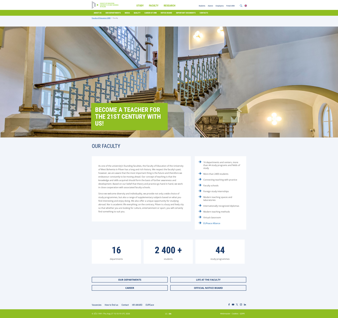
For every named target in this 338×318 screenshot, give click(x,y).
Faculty (115, 18)
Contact (125, 304)
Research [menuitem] (169, 5)
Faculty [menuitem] (153, 5)
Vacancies (96, 304)
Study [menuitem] (140, 5)
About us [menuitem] (98, 13)
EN (170, 313)
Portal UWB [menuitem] (230, 6)
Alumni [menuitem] (210, 6)
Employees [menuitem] (220, 6)
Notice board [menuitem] (166, 13)
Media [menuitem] (127, 13)
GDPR (242, 313)
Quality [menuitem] (137, 13)
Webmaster (225, 313)
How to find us (111, 304)
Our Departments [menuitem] (113, 13)
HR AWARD (137, 304)
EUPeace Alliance (211, 223)
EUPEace (150, 304)
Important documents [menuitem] (186, 13)
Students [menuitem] (202, 6)
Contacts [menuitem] (204, 13)
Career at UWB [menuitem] (150, 13)
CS (166, 313)
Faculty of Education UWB (101, 18)
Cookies (235, 313)
